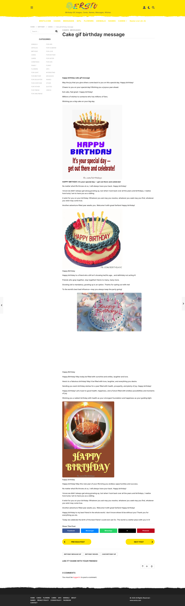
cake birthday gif (109, 554)
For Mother (50, 55)
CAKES (57, 21)
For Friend (35, 90)
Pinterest (145, 531)
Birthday (34, 51)
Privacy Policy (43, 600)
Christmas (35, 62)
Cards (33, 58)
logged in (77, 577)
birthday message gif (72, 554)
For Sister (50, 58)
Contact (33, 603)
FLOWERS (89, 21)
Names (48, 79)
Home (32, 598)
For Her (49, 44)
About (73, 598)
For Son (49, 62)
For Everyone (36, 83)
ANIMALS (101, 21)
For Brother (36, 76)
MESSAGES (68, 21)
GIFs (79, 21)
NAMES (112, 21)
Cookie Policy (56, 600)
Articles (34, 48)
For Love (49, 51)
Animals (34, 44)
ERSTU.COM (45, 21)
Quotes (49, 86)
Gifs (59, 598)
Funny (48, 65)
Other (48, 83)
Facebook (71, 531)
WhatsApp (108, 531)
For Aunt (34, 72)
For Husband (51, 48)
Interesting (50, 72)
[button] (31, 7)
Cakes (65, 30)
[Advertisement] (108, 58)
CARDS (121, 21)
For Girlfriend (36, 93)
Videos (48, 90)
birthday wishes (91, 554)
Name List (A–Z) (138, 21)
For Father (35, 86)
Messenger (90, 531)
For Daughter (36, 79)
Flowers (34, 69)
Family (33, 65)
